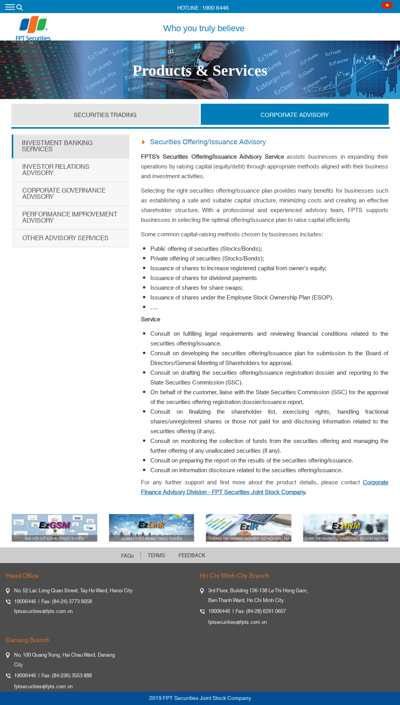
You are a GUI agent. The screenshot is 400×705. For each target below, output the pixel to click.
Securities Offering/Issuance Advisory (208, 142)
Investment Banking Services (57, 146)
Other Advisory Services (65, 238)
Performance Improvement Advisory (70, 218)
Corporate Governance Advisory (63, 194)
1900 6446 (215, 8)
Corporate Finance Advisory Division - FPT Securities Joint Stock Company (264, 487)
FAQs (127, 556)
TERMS (156, 555)
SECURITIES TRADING (105, 115)
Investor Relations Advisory (55, 170)
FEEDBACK (192, 555)
